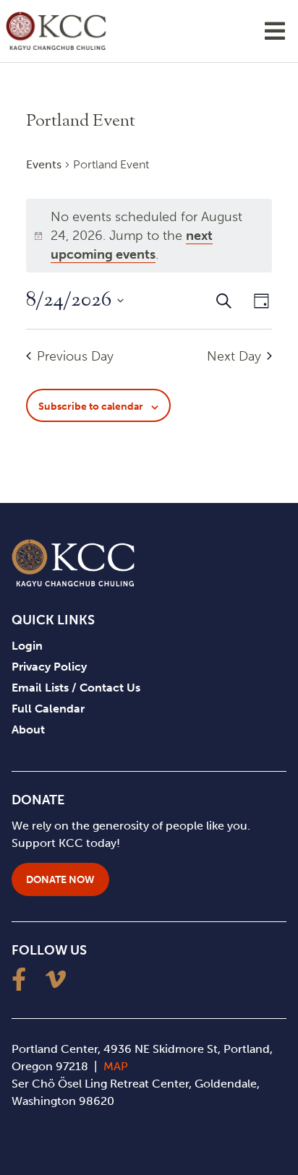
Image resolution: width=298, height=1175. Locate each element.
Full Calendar (48, 708)
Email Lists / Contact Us (76, 687)
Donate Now (60, 880)
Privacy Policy (49, 666)
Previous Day (75, 356)
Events (43, 164)
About (28, 729)
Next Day (234, 356)
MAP (115, 1066)
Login (27, 646)
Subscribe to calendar (90, 406)
